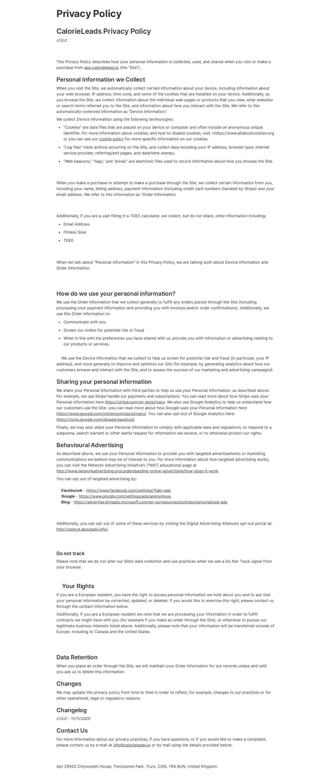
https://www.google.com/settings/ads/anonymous (125, 496)
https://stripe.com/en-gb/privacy (135, 402)
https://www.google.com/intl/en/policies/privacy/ (101, 413)
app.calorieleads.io (101, 67)
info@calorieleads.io (131, 745)
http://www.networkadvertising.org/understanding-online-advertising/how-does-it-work (137, 470)
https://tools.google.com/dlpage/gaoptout (95, 419)
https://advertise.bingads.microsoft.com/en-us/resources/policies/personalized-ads (150, 502)
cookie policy (111, 138)
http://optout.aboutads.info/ (82, 529)
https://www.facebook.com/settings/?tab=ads (128, 490)
